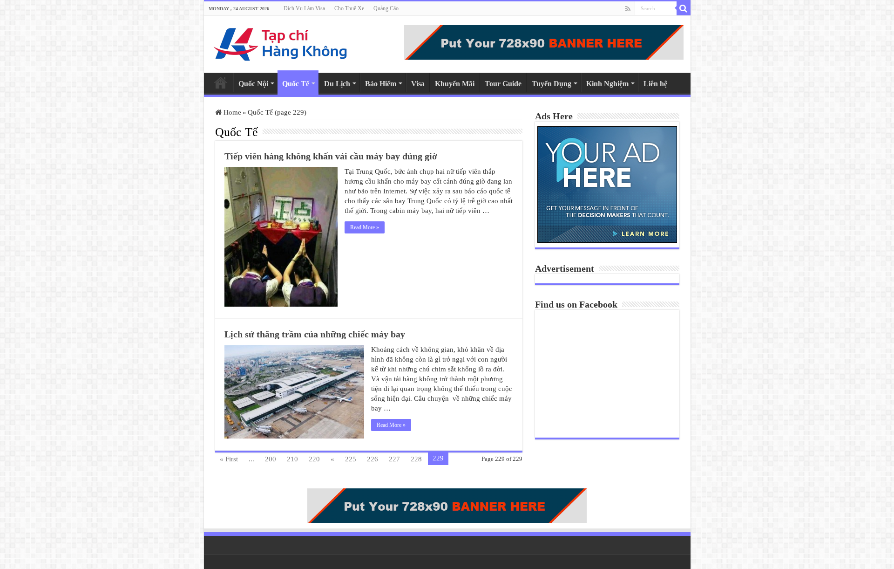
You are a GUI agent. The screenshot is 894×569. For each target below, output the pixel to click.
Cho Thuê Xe (349, 8)
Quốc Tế (295, 84)
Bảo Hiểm (380, 84)
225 (350, 459)
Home (221, 82)
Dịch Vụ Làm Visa (304, 8)
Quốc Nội (253, 84)
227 (394, 459)
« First (229, 459)
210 (292, 459)
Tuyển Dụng (551, 84)
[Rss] (627, 8)
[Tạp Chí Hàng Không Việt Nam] (281, 42)
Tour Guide (503, 84)
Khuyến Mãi (454, 84)
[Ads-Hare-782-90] (544, 41)
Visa (418, 84)
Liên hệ (655, 84)
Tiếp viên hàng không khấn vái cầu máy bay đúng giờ (330, 156)
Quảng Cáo (386, 8)
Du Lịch (337, 84)
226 (372, 459)
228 (416, 459)
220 (314, 459)
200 (270, 459)
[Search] (684, 8)
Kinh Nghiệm (607, 84)
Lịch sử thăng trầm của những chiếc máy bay (314, 334)
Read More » (364, 227)
